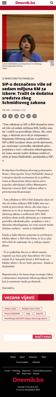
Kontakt (36, 374)
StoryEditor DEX (32, 390)
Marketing (16, 371)
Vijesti (13, 357)
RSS (18, 374)
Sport (22, 357)
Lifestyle (36, 362)
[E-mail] (22, 116)
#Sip (28, 313)
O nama (7, 371)
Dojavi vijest (26, 374)
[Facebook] (4, 116)
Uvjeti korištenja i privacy (42, 371)
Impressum (26, 371)
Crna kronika (22, 362)
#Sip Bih (39, 313)
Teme (43, 357)
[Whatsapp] (28, 116)
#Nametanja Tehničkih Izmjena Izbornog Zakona (25, 318)
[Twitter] (10, 116)
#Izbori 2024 (10, 308)
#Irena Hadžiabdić (12, 313)
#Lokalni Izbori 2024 (31, 308)
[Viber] (34, 116)
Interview (33, 357)
